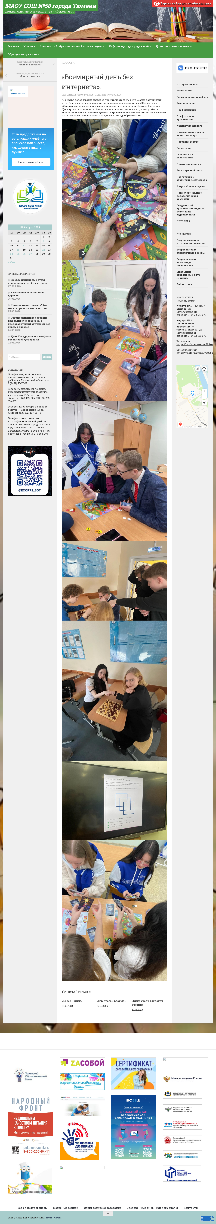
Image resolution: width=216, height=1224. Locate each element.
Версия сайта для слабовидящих (185, 3)
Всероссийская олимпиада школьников (186, 262)
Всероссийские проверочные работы (190, 251)
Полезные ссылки (65, 1207)
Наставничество (187, 141)
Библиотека (184, 284)
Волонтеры (183, 148)
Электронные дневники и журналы (152, 1207)
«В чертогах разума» (111, 1001)
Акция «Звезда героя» (191, 186)
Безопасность (185, 103)
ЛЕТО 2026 (183, 221)
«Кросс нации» (72, 1001)
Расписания (184, 90)
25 (18, 253)
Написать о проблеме (31, 162)
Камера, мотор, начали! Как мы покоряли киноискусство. (27, 306)
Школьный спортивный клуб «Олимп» (188, 274)
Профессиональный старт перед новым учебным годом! (28, 281)
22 (43, 249)
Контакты (191, 1207)
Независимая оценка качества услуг (190, 134)
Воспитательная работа (192, 97)
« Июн (12, 262)
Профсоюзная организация (185, 118)
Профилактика (186, 109)
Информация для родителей (129, 46)
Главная (13, 46)
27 (30, 253)
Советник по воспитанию (184, 156)
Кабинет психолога (189, 125)
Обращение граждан (22, 54)
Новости (29, 46)
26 (24, 253)
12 (24, 245)
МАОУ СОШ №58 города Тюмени (50, 6)
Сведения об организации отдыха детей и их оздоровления (190, 210)
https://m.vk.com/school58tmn (195, 344)
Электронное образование (102, 1207)
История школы (187, 84)
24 (11, 253)
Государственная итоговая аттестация (190, 241)
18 (18, 249)
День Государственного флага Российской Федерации (29, 338)
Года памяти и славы (32, 1207)
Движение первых (188, 164)
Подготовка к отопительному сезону (191, 178)
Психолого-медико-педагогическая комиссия (189, 195)
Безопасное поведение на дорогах (26, 294)
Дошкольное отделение (172, 46)
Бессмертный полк (189, 170)
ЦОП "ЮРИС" (54, 1217)
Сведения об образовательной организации (71, 46)
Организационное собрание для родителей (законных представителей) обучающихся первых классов (29, 322)
